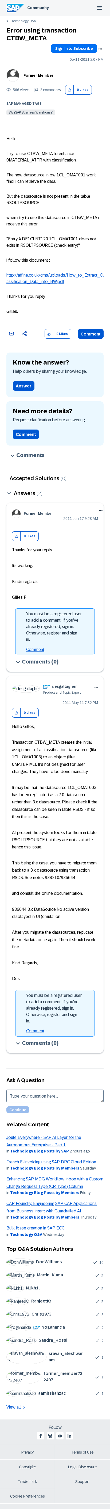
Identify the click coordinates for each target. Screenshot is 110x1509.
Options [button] (100, 49)
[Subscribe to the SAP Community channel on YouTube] (60, 1436)
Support (82, 1481)
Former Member (38, 75)
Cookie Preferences (27, 1496)
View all (13, 1407)
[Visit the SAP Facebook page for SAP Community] (40, 1436)
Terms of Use (83, 1452)
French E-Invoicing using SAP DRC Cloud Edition (51, 1162)
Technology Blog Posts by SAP (39, 1151)
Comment (91, 334)
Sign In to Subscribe (74, 48)
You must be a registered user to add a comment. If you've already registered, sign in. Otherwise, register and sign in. (54, 627)
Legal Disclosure (82, 1467)
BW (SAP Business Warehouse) (31, 112)
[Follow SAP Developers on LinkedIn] (69, 1436)
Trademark (27, 1481)
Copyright (27, 1467)
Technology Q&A (23, 21)
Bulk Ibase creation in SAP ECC (35, 1228)
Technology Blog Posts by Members (44, 1168)
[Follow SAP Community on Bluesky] (50, 1436)
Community (38, 8)
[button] (69, 90)
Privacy (27, 1452)
